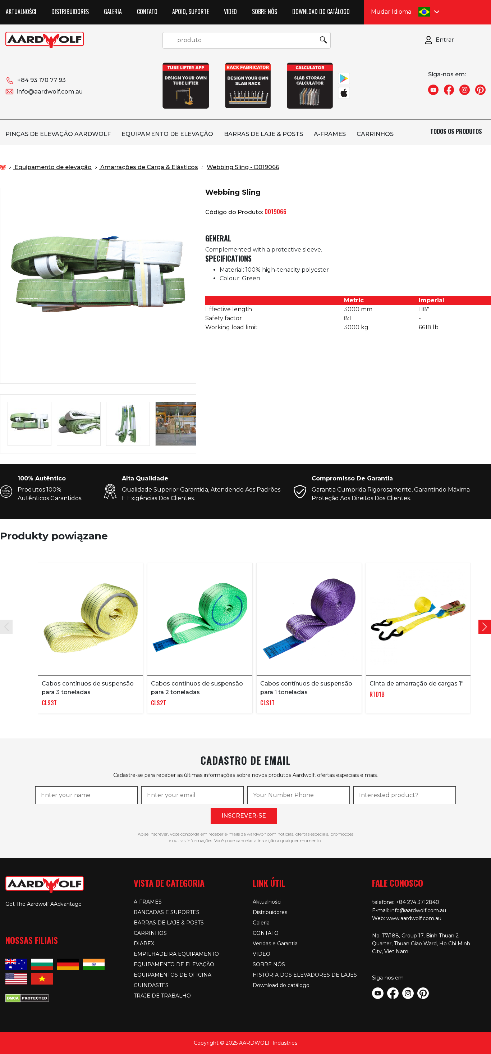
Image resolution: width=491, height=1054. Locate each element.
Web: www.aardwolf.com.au (406, 918)
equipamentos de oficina (172, 975)
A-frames (330, 134)
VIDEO (230, 11)
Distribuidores (70, 11)
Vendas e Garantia (275, 943)
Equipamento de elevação (167, 134)
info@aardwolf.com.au (50, 91)
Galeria (113, 11)
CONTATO (147, 11)
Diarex (144, 943)
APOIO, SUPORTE (190, 11)
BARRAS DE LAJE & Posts (263, 134)
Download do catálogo (321, 11)
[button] (484, 627)
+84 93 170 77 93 (41, 80)
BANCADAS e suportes (166, 912)
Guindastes (151, 985)
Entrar (445, 39)
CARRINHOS (375, 134)
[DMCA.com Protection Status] (27, 997)
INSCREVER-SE (243, 815)
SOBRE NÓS (264, 11)
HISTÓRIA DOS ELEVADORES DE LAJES (305, 975)
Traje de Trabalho (162, 995)
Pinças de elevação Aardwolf (58, 134)
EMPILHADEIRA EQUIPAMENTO (176, 954)
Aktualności (21, 11)
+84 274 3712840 (417, 902)
